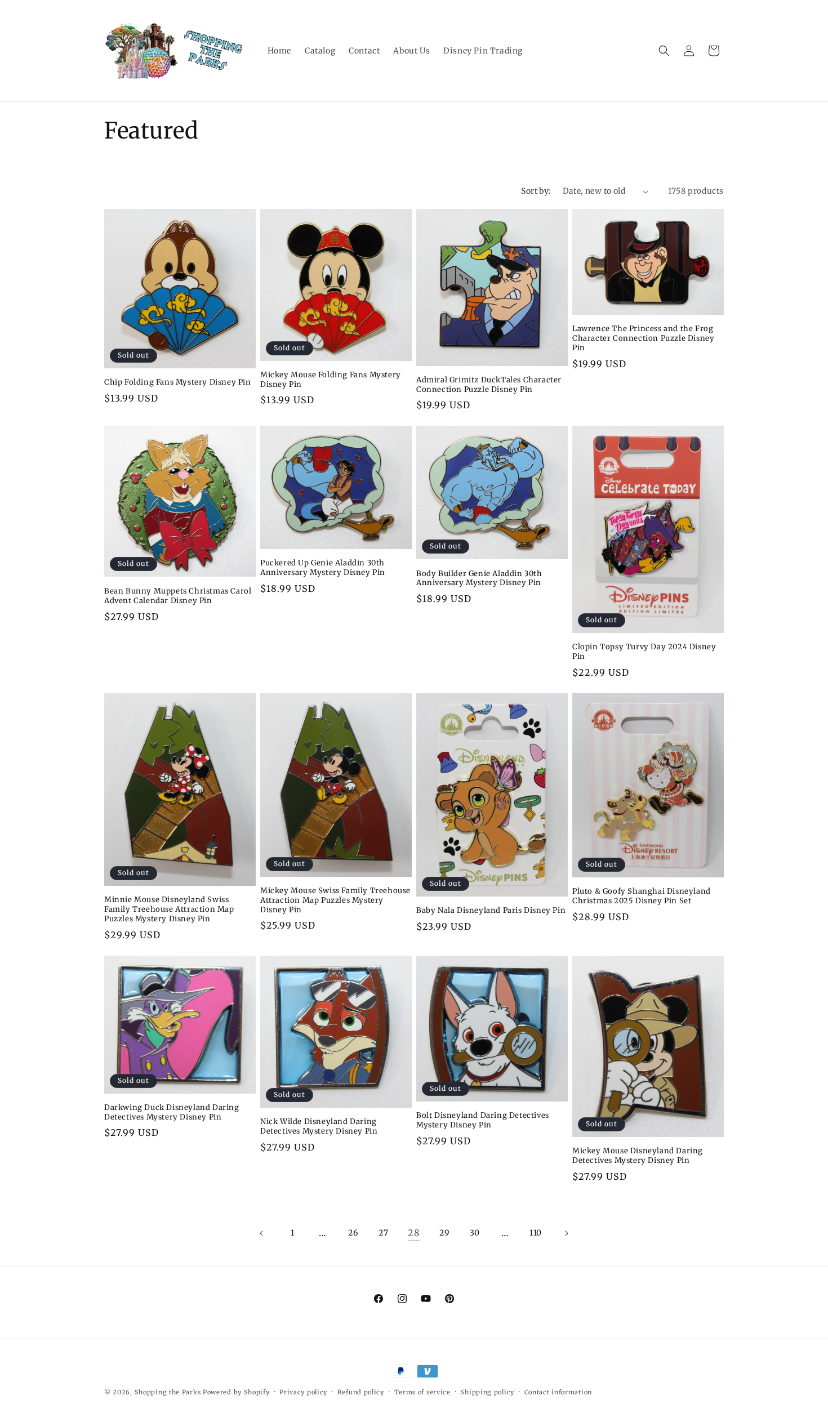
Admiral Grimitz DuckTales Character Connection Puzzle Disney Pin (489, 385)
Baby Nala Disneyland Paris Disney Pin (491, 910)
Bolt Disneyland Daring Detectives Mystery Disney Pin (482, 1120)
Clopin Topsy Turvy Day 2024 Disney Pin (644, 652)
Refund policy (360, 1392)
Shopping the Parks (168, 1392)
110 (535, 1233)
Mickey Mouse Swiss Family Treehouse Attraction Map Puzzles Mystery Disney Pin (335, 900)
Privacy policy (303, 1392)
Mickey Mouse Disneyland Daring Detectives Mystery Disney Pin (637, 1156)
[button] (664, 50)
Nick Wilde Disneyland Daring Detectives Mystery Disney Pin (318, 1126)
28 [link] (414, 1232)
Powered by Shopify (236, 1392)
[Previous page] (262, 1233)
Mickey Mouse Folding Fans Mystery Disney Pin (330, 380)
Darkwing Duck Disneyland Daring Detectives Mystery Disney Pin (171, 1112)
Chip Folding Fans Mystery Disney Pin (177, 382)
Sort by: (536, 191)
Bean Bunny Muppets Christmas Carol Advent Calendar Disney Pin (177, 596)
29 (444, 1233)
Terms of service (422, 1392)
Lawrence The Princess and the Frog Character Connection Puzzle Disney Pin (643, 338)
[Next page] (566, 1233)
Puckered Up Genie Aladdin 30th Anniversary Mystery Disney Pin (322, 568)
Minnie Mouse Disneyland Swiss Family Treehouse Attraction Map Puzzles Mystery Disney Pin (169, 909)
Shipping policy (487, 1392)
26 (353, 1233)
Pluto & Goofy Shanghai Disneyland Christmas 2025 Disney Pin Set (641, 896)
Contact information (558, 1392)
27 (383, 1233)
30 (475, 1233)
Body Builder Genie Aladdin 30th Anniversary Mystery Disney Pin (479, 578)
